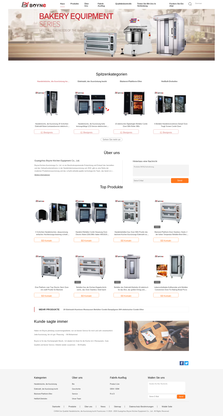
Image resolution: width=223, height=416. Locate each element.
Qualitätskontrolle (123, 4)
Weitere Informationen (42, 175)
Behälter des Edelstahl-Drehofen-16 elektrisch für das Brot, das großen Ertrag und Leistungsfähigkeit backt (131, 289)
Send (179, 180)
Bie (73, 384)
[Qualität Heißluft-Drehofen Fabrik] (111, 35)
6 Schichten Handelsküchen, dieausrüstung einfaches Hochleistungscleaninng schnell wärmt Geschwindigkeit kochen (51, 234)
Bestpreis (48, 132)
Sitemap (117, 406)
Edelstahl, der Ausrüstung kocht (46, 389)
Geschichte (76, 389)
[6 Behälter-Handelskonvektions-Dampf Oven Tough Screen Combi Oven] (171, 103)
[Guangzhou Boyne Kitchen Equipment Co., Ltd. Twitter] (186, 363)
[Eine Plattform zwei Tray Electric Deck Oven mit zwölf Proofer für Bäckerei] (51, 266)
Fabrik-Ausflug (101, 5)
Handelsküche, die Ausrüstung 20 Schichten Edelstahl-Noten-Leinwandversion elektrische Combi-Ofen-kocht (51, 126)
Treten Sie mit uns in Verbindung (146, 5)
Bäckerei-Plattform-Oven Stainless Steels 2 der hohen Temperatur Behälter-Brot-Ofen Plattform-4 (171, 234)
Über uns (86, 5)
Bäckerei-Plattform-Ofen (43, 394)
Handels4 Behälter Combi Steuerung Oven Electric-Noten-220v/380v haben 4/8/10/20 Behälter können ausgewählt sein (91, 234)
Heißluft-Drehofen (40, 399)
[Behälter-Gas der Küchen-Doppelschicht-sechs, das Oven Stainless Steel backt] (91, 266)
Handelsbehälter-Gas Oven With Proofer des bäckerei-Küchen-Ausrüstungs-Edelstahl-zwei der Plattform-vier (131, 234)
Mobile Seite (167, 406)
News (103, 406)
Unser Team (76, 399)
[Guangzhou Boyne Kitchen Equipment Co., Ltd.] (33, 4)
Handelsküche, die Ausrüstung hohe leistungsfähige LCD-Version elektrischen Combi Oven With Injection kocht (91, 126)
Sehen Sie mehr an (111, 139)
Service (75, 394)
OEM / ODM (114, 389)
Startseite (56, 406)
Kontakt (48, 240)
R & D (112, 394)
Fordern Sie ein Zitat (176, 5)
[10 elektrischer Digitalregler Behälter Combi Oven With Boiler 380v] (131, 103)
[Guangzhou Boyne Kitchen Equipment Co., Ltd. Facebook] (182, 363)
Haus (62, 4)
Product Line (114, 384)
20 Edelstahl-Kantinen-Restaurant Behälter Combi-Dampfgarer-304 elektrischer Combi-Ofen (103, 309)
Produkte (74, 4)
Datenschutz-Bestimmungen (141, 406)
